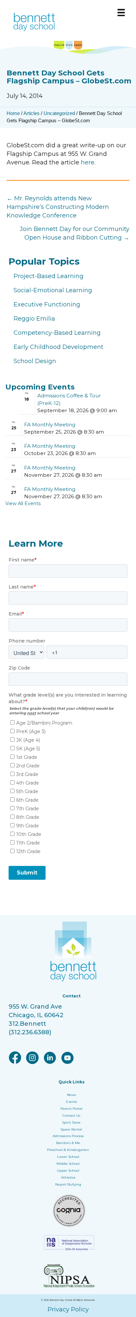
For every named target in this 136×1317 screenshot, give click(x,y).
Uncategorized (59, 113)
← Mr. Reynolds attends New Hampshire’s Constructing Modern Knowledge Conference (58, 207)
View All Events (23, 503)
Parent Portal (71, 1108)
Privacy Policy (68, 1309)
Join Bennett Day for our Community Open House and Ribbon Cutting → (74, 233)
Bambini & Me (68, 1143)
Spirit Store (71, 1122)
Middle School (68, 1163)
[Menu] (121, 12)
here (87, 162)
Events (71, 1102)
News (71, 1095)
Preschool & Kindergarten (68, 1150)
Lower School (68, 1157)
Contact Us (71, 1115)
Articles (31, 113)
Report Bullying (68, 1184)
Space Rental (71, 1129)
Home (13, 113)
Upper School (68, 1170)
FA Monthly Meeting (49, 424)
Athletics (68, 1177)
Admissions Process (68, 1136)
